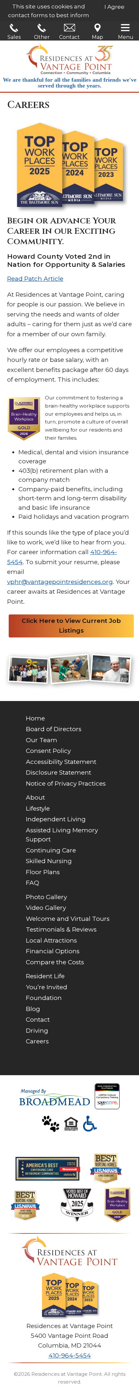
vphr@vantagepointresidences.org (60, 582)
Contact (69, 37)
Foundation (44, 998)
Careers (37, 1041)
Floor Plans (43, 872)
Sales (14, 37)
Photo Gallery (46, 897)
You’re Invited (46, 987)
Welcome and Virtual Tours (68, 918)
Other (42, 37)
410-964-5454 (69, 1355)
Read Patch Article (35, 278)
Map (97, 37)
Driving (37, 1030)
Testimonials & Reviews (61, 929)
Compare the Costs (55, 962)
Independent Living (56, 819)
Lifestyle (38, 808)
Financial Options (53, 951)
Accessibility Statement (61, 762)
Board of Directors (53, 729)
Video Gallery (46, 907)
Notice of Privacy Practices (66, 783)
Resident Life (45, 976)
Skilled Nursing (49, 861)
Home (35, 718)
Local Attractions (51, 940)
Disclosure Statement (58, 772)
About (35, 797)
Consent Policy (48, 751)
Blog (33, 1009)
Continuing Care (51, 850)
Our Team (41, 740)
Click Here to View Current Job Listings (71, 625)
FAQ (32, 882)
